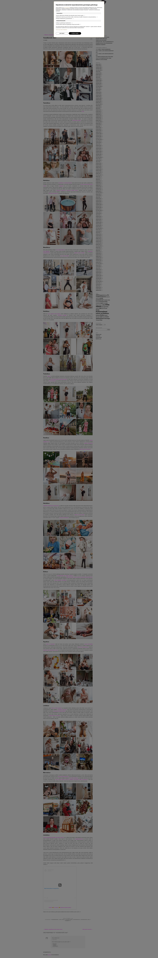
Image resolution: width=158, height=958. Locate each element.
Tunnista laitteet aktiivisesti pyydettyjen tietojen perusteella (67, 24)
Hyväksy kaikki (75, 33)
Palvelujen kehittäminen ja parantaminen (64, 18)
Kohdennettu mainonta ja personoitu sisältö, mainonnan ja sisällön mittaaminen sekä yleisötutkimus (76, 17)
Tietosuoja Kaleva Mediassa (61, 29)
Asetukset (61, 33)
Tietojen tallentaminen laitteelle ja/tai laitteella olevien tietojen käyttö (69, 15)
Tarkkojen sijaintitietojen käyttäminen (63, 22)
